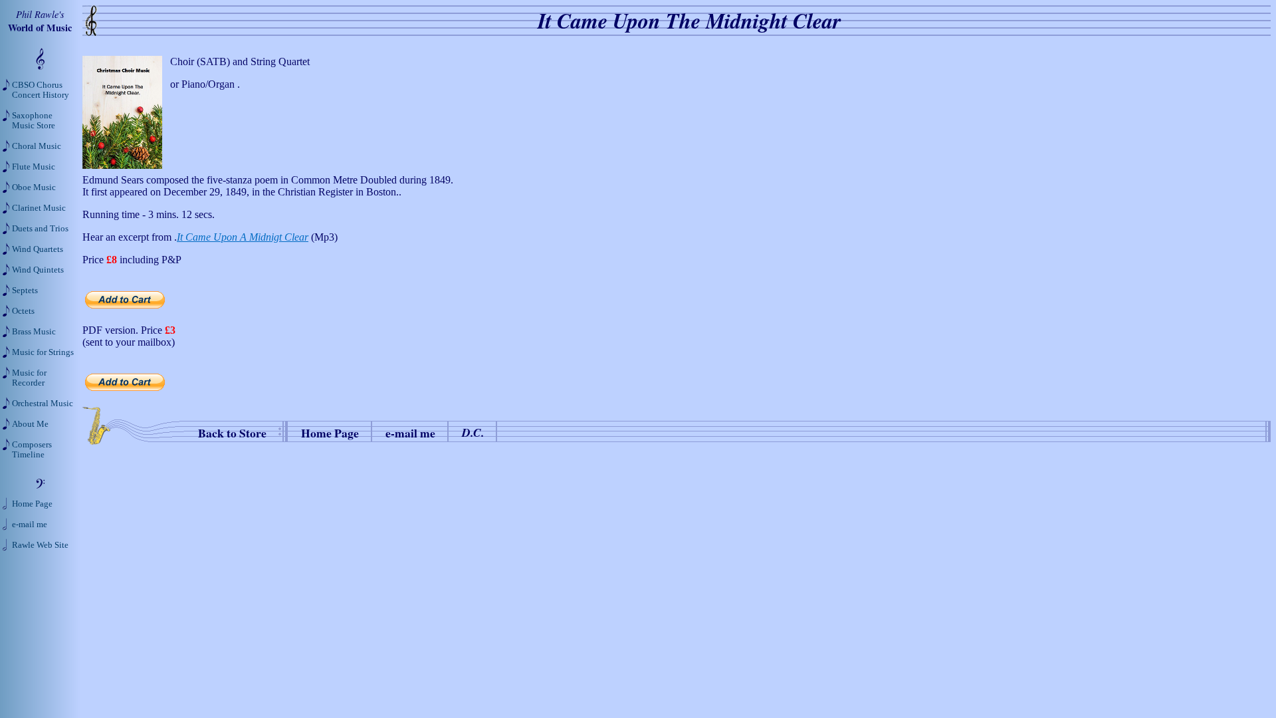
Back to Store (232, 432)
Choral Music (36, 146)
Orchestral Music (42, 403)
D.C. (473, 432)
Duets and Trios (40, 228)
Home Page (330, 432)
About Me (30, 424)
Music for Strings (43, 352)
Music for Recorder (29, 378)
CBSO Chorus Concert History (40, 90)
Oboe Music (34, 187)
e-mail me (410, 432)
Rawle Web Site (40, 545)
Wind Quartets (37, 249)
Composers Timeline (32, 449)
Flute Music (33, 167)
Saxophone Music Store (33, 120)
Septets (25, 290)
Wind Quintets (38, 270)
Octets (23, 311)
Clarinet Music (39, 208)
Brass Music (34, 331)
